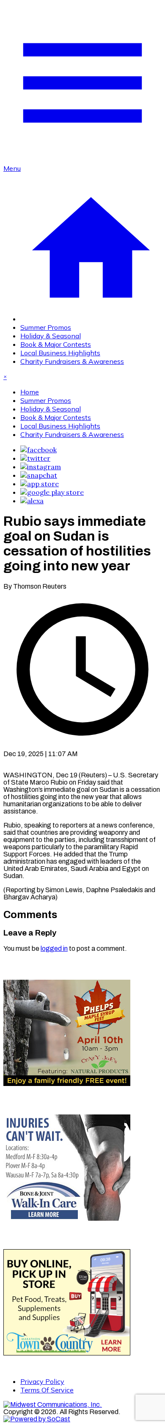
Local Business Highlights (60, 353)
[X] (35, 458)
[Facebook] (38, 449)
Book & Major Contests (55, 344)
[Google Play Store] (52, 492)
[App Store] (39, 483)
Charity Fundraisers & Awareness (72, 361)
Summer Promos (45, 327)
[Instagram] (40, 466)
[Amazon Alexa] (32, 500)
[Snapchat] (38, 475)
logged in (54, 948)
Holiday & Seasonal (50, 336)
